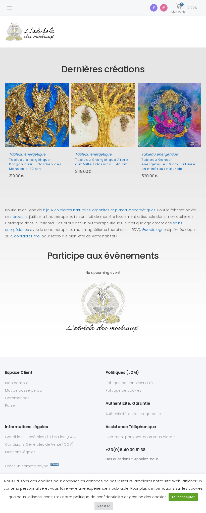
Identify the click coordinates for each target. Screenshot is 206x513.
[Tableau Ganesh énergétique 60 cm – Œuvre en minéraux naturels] (169, 115)
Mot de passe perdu (23, 390)
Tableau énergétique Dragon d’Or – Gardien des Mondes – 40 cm (35, 164)
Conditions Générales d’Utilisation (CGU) (41, 436)
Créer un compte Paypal (27, 466)
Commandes (17, 397)
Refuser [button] (103, 506)
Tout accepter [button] (183, 497)
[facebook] (154, 8)
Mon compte (16, 382)
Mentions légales (20, 451)
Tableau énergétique (27, 154)
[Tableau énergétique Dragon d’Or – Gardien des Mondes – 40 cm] (37, 115)
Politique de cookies (123, 390)
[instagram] (164, 8)
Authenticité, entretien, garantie (133, 413)
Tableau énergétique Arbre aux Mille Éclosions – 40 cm (101, 162)
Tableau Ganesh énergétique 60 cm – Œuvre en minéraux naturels (168, 164)
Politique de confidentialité (129, 382)
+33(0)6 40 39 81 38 (125, 450)
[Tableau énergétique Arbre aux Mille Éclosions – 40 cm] (103, 115)
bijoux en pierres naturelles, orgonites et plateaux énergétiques (99, 210)
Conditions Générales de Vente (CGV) (39, 444)
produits (20, 216)
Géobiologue (154, 229)
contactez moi (27, 236)
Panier (10, 405)
